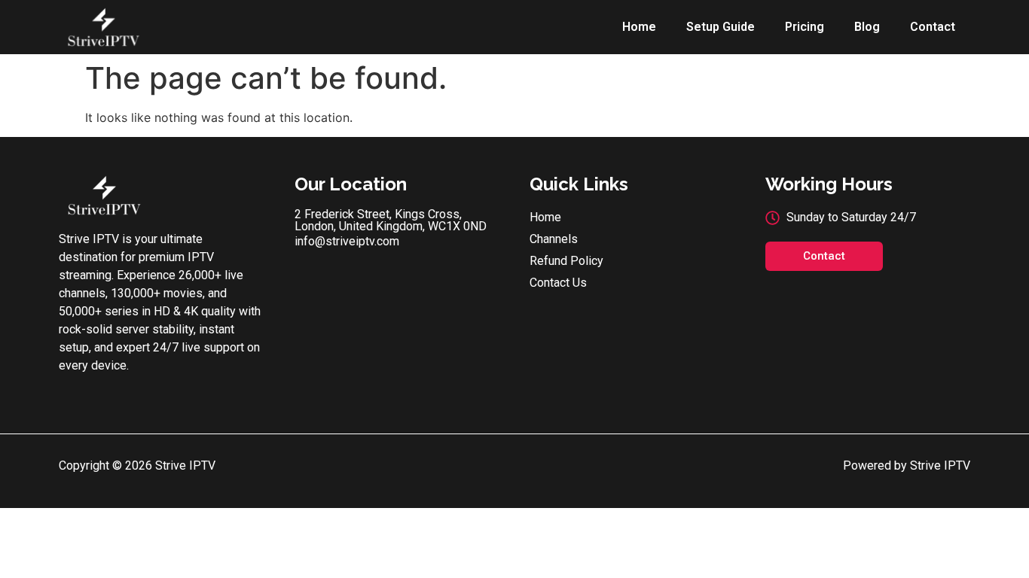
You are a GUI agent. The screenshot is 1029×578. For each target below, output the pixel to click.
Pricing (804, 27)
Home (639, 27)
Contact (932, 27)
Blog (867, 27)
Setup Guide (720, 27)
